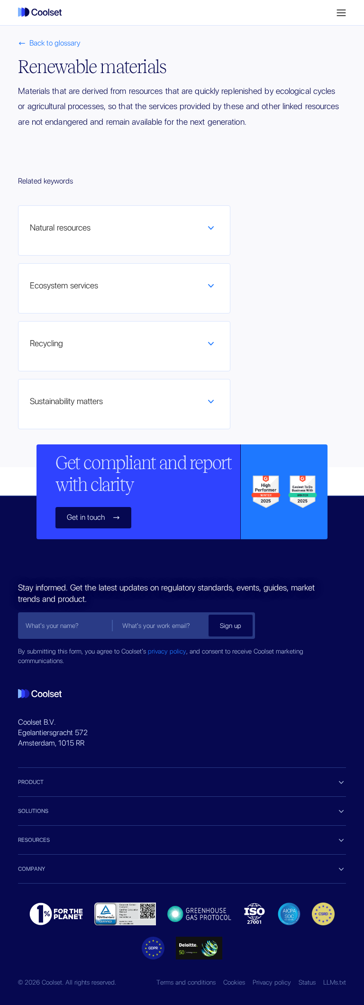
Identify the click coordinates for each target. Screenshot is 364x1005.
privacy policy (167, 651)
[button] (341, 13)
